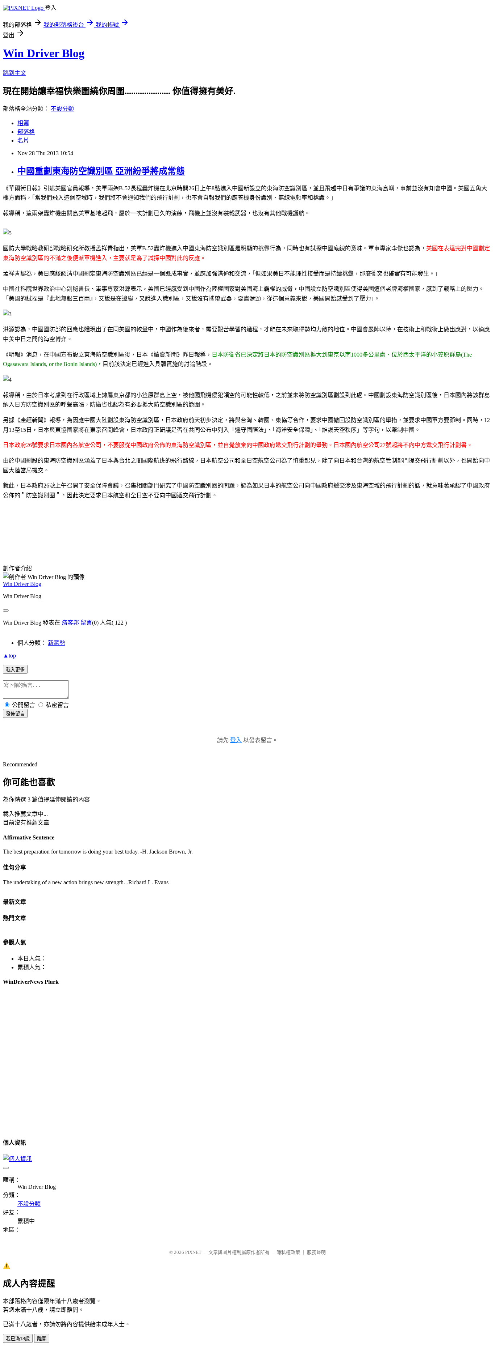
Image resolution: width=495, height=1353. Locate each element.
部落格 (26, 132)
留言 (86, 623)
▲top (9, 655)
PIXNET (193, 1252)
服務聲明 (316, 1252)
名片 (23, 140)
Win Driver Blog (43, 53)
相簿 (23, 123)
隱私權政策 (288, 1252)
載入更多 (15, 669)
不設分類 (62, 109)
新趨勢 (56, 643)
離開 (41, 1338)
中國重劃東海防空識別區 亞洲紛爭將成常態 (101, 171)
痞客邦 (70, 623)
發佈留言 (15, 713)
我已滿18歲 (18, 1338)
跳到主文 (14, 73)
